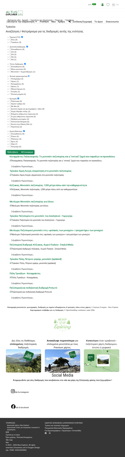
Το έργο (98, 21)
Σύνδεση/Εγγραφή (82, 21)
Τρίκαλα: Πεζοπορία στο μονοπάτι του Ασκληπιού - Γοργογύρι (41, 216)
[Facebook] (46, 433)
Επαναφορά (28, 152)
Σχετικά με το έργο (13, 435)
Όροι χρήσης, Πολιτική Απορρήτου (19, 437)
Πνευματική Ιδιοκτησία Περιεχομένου (59, 428)
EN (117, 5)
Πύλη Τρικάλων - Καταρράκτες (25, 273)
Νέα (53, 21)
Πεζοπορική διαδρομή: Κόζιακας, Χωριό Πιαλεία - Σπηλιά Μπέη (41, 244)
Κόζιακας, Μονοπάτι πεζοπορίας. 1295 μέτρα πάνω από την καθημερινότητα (48, 185)
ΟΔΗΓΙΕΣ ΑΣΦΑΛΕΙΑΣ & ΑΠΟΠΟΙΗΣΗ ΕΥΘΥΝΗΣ (64, 423)
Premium (44, 21)
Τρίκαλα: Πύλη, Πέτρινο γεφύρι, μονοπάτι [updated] (35, 259)
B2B (91, 5)
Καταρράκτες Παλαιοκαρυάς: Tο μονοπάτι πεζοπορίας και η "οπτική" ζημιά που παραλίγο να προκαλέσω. (62, 156)
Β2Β (7, 432)
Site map (9, 440)
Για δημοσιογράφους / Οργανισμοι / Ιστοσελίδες (63, 431)
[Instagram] (49, 433)
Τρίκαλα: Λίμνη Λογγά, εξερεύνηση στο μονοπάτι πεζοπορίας (41, 171)
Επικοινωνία (112, 21)
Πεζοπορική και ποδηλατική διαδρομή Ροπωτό (33, 288)
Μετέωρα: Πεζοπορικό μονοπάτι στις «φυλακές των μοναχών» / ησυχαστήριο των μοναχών (56, 230)
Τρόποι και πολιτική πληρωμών (57, 425)
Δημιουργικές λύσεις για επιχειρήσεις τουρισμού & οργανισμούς (23, 429)
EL (114, 5)
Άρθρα (61, 21)
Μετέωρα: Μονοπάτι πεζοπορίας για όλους (32, 201)
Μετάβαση (13, 152)
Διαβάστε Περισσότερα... (23, 166)
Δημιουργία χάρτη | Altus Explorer (18, 425)
